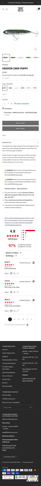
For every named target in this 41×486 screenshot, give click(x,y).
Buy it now (20, 128)
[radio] (28, 230)
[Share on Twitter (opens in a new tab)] (14, 273)
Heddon (5, 65)
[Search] (7, 9)
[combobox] (34, 485)
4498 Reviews (14, 239)
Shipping (5, 356)
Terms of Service (7, 376)
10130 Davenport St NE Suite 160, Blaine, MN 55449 (9, 448)
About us (5, 349)
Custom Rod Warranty (9, 363)
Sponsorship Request (8, 372)
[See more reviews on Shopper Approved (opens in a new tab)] (18, 273)
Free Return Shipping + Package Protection (20, 2)
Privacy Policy (6, 379)
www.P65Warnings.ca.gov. (15, 175)
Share (4, 135)
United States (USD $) (9, 456)
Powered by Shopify (28, 462)
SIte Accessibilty (7, 386)
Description (6, 142)
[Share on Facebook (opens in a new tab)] (11, 273)
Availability (8, 109)
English (35, 485)
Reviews (4, 383)
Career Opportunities (8, 353)
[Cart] (38, 9)
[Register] (30, 407)
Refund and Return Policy (9, 360)
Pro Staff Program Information (7, 368)
